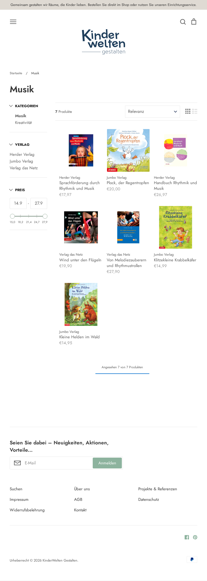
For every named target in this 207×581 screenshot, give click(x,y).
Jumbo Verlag (21, 161)
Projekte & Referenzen (157, 489)
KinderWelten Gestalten (60, 560)
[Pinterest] (193, 537)
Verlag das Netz (24, 168)
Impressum (19, 499)
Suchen (16, 489)
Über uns (82, 489)
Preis (20, 189)
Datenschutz (148, 499)
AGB (78, 499)
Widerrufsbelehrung (27, 510)
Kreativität (23, 123)
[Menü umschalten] (13, 21)
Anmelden (107, 463)
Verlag (22, 144)
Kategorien (26, 106)
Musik (20, 116)
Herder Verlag (22, 154)
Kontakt (80, 510)
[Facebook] (185, 537)
